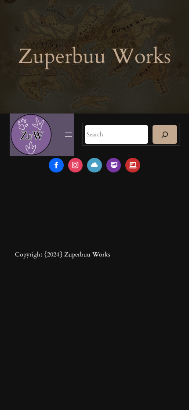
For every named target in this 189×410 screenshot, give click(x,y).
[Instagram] (75, 165)
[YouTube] (132, 165)
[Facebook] (56, 165)
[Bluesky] (94, 165)
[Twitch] (114, 165)
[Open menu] (68, 134)
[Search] (165, 134)
